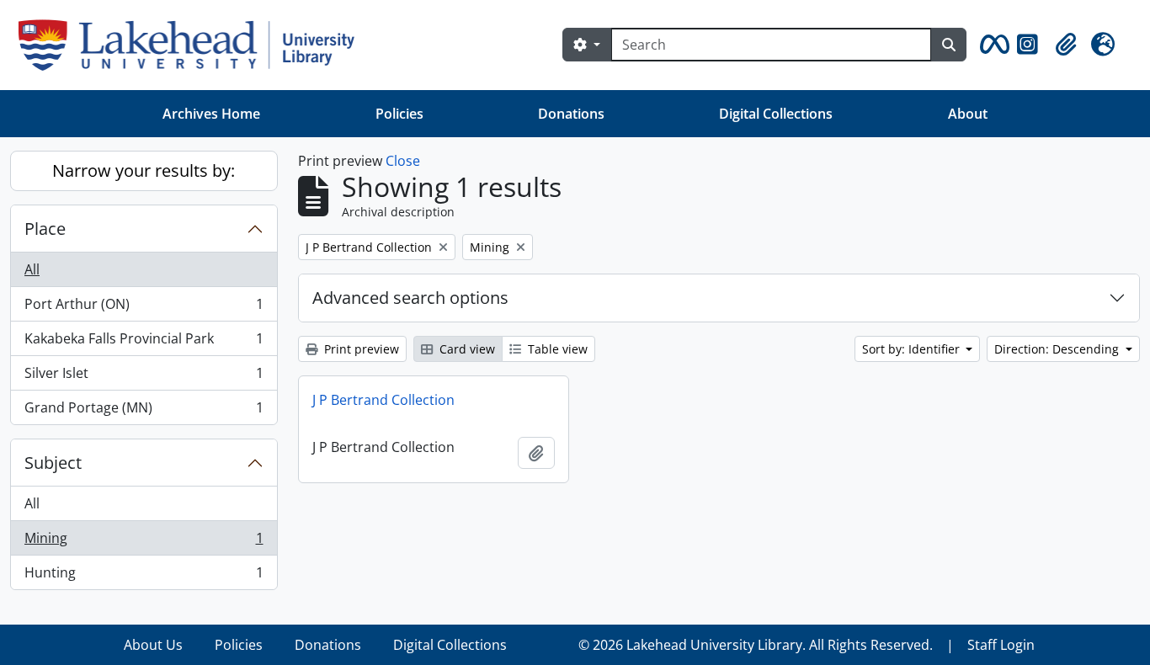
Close (403, 161)
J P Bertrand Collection (383, 400)
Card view (465, 349)
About (968, 113)
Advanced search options (410, 297)
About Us (153, 645)
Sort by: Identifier (912, 349)
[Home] (193, 45)
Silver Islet (144, 377)
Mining (144, 542)
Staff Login (1001, 645)
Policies (399, 113)
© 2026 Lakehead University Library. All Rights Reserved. (755, 645)
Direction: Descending (1058, 349)
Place (45, 228)
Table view (556, 349)
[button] (991, 44)
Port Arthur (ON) (144, 308)
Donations (571, 113)
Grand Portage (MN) (144, 411)
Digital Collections (776, 113)
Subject (53, 462)
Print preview (360, 349)
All (32, 269)
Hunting (144, 576)
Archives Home (211, 113)
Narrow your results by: (143, 170)
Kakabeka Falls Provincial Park (144, 342)
